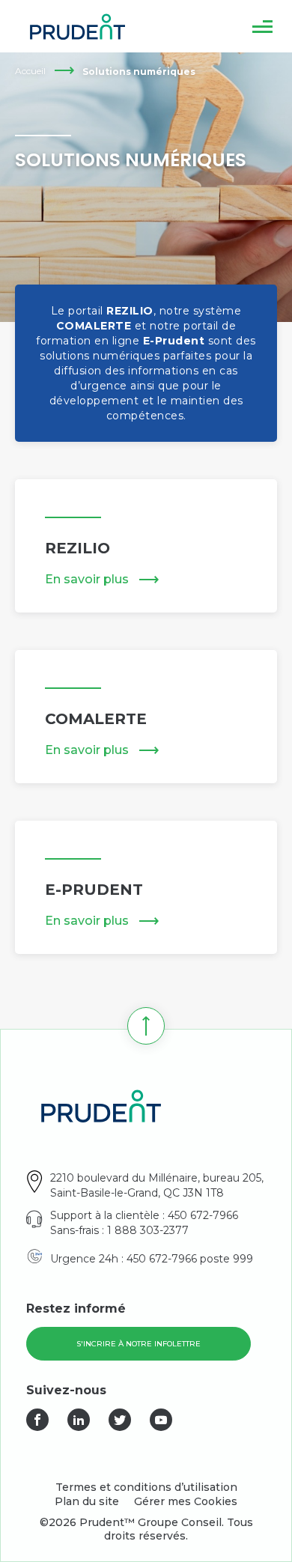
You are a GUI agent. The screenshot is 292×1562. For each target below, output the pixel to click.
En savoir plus (87, 579)
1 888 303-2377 (148, 1230)
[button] (262, 26)
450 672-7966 (203, 1215)
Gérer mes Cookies (185, 1501)
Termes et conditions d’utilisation (146, 1487)
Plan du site (87, 1501)
